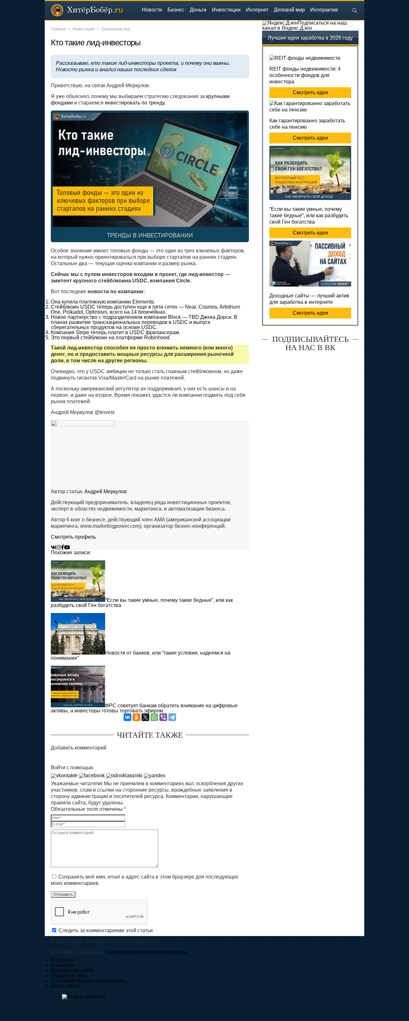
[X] (145, 717)
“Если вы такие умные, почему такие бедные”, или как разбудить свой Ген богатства (308, 215)
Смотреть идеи (310, 92)
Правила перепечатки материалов (146, 952)
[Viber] (163, 717)
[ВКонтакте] (127, 717)
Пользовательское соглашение (88, 980)
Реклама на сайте (72, 970)
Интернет (257, 9)
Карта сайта (65, 985)
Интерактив (324, 9)
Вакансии (62, 965)
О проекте (63, 960)
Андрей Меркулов (105, 491)
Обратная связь (70, 975)
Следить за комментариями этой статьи (105, 930)
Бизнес (175, 9)
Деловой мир (289, 9)
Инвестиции (226, 9)
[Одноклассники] (136, 717)
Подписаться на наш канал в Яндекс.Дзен (304, 25)
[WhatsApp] (154, 717)
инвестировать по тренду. (135, 102)
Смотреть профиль (73, 537)
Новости (152, 9)
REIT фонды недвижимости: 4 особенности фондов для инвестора (305, 75)
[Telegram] (172, 717)
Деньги (198, 9)
